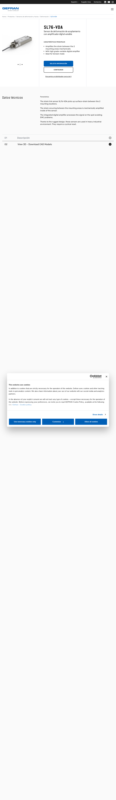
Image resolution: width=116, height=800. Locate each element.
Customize (56, 422)
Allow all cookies (91, 422)
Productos (11, 16)
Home (4, 16)
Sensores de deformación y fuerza (27, 16)
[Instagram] (112, 2)
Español (74, 2)
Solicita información (58, 63)
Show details (98, 415)
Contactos (97, 2)
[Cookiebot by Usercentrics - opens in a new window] (92, 376)
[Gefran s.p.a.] (10, 9)
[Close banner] (106, 376)
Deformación (44, 16)
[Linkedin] (104, 2)
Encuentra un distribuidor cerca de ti (58, 77)
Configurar (58, 70)
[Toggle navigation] (112, 9)
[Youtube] (108, 2)
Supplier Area (86, 2)
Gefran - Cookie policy (21, 405)
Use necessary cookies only (25, 422)
